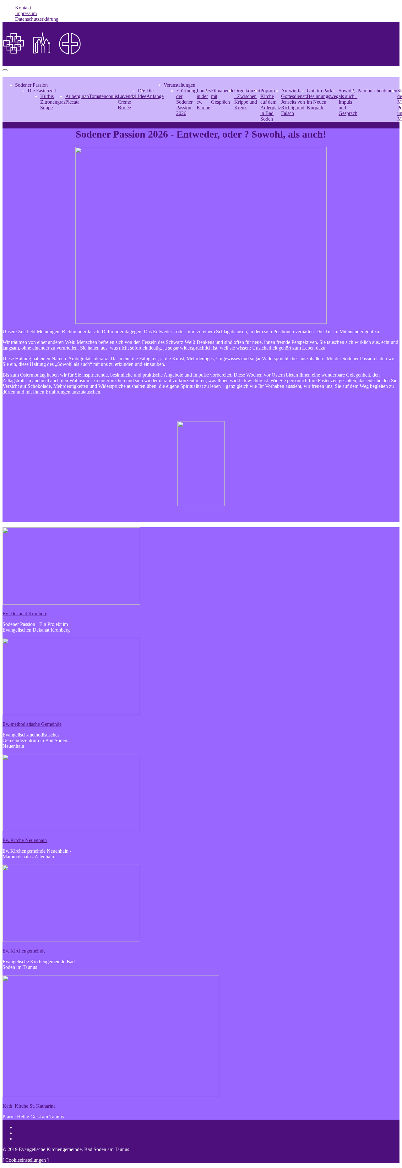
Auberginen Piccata (77, 99)
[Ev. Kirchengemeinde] (71, 940)
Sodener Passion (31, 85)
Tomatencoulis (103, 96)
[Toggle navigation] (5, 70)
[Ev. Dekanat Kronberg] (71, 603)
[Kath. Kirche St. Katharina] (111, 1095)
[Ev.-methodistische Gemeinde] (71, 713)
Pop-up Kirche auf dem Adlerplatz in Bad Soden (270, 105)
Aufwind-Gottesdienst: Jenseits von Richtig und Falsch (294, 102)
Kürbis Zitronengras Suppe (52, 102)
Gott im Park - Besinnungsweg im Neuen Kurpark (323, 99)
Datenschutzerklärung (36, 19)
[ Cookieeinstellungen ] (26, 1160)
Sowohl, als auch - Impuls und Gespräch (348, 102)
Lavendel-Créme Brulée (128, 102)
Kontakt (23, 7)
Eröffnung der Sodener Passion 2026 (186, 102)
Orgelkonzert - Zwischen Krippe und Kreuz (247, 99)
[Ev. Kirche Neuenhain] (71, 829)
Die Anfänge (155, 93)
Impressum (26, 13)
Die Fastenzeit (42, 90)
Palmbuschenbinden (377, 90)
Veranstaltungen (179, 85)
